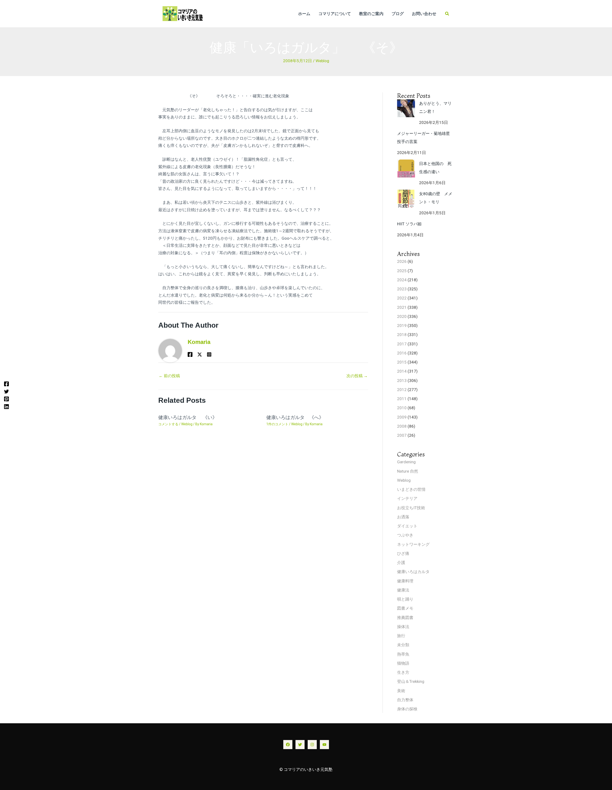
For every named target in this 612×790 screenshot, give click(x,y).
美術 (401, 690)
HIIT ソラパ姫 (409, 223)
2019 (402, 325)
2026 (402, 261)
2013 (402, 380)
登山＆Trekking (410, 681)
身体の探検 (407, 709)
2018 (402, 334)
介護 (401, 562)
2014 (402, 371)
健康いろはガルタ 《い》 (187, 417)
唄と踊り (405, 599)
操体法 (403, 626)
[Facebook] (6, 383)
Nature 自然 (407, 471)
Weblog (322, 60)
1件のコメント (277, 424)
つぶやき (405, 535)
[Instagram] (312, 744)
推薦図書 (405, 617)
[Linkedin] (6, 406)
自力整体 (405, 699)
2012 (402, 389)
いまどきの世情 (411, 489)
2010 (402, 407)
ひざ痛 (403, 553)
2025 (402, 270)
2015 (402, 362)
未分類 (403, 644)
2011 (402, 398)
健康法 (403, 590)
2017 (402, 344)
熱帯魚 (403, 654)
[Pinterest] (6, 399)
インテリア (407, 498)
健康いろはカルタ (413, 571)
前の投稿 (169, 375)
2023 (402, 289)
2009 (402, 417)
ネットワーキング (413, 544)
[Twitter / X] (199, 354)
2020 (402, 316)
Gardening (406, 461)
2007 (402, 435)
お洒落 (403, 516)
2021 (402, 307)
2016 (402, 353)
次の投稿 (357, 375)
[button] (447, 14)
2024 (402, 279)
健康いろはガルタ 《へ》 (297, 417)
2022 (402, 298)
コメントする (168, 424)
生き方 (403, 672)
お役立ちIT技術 (411, 507)
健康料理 (405, 581)
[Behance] (209, 354)
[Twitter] (6, 391)
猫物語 (403, 663)
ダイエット (407, 526)
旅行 (401, 635)
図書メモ (405, 608)
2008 (402, 426)
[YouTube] (324, 744)
